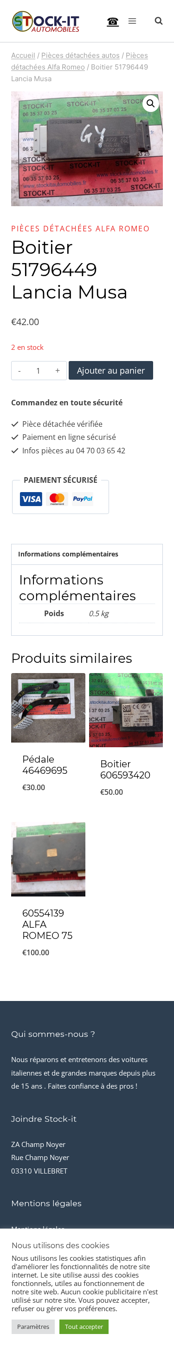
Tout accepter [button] (84, 1326)
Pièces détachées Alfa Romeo (80, 228)
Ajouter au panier (111, 370)
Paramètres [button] (33, 1326)
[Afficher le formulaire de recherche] (154, 21)
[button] (150, 103)
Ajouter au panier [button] (48, 805)
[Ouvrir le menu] (132, 21)
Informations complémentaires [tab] (68, 553)
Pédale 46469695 (44, 765)
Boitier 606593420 (125, 769)
